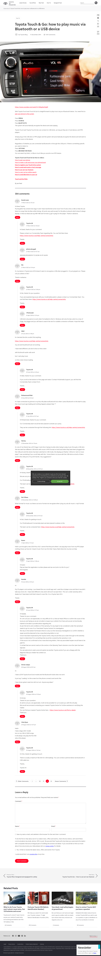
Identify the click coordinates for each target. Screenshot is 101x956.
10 (39, 781)
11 (43, 781)
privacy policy (50, 846)
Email (53, 826)
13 (51, 781)
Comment (18, 801)
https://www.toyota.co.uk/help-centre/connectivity (36, 235)
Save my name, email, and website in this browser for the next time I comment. (41, 834)
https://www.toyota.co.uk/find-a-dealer (63, 710)
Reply (17, 217)
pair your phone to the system (24, 114)
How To (8, 8)
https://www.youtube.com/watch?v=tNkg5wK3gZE (31, 107)
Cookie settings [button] (41, 481)
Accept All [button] (59, 481)
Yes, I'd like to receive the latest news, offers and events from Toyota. (38, 850)
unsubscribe (33, 854)
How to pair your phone (22, 160)
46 (8, 925)
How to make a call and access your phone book (30, 162)
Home (5, 8)
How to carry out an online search (25, 172)
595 (32, 925)
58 (80, 925)
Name (17, 826)
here (94, 953)
